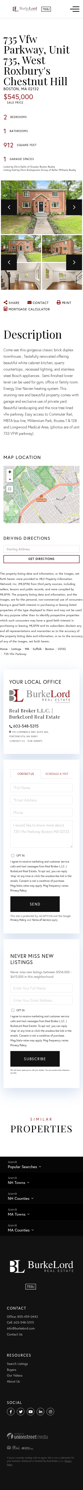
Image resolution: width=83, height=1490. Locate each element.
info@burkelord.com (21, 1328)
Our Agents (34, 740)
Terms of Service (41, 920)
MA (27, 649)
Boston (49, 649)
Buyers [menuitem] (11, 1369)
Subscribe (35, 1058)
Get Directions (41, 559)
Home (4, 649)
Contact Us (17, 740)
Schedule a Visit (56, 774)
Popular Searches (22, 1166)
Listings (16, 649)
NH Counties (19, 1198)
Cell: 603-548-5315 (20, 1322)
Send (35, 904)
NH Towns (16, 1182)
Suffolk (37, 649)
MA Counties (19, 1230)
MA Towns (17, 1214)
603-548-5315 (26, 726)
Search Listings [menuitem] (17, 1363)
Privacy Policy (18, 890)
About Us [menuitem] (13, 1381)
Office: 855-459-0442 (22, 1316)
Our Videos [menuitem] (14, 1375)
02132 (62, 649)
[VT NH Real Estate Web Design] (41, 1436)
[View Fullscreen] (9, 489)
